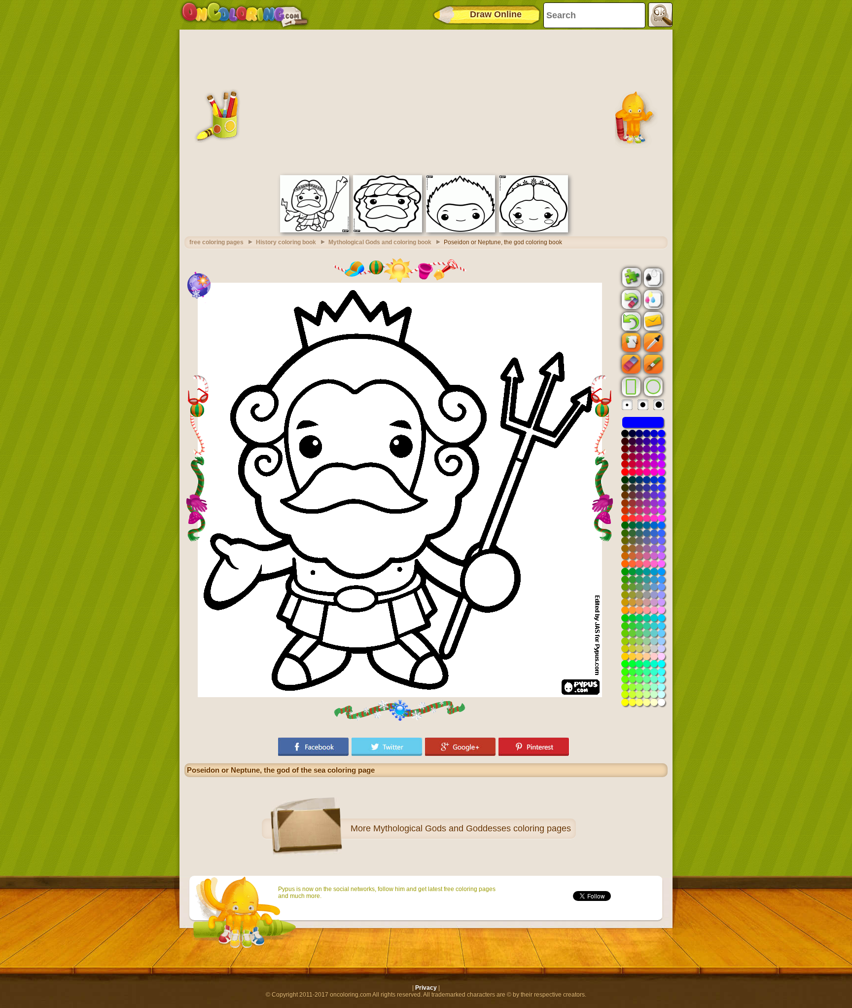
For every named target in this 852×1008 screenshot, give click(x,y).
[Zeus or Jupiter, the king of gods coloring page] (314, 230)
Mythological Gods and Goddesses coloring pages (472, 828)
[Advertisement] (426, 101)
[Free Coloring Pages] (244, 15)
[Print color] (652, 299)
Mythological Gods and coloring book (379, 242)
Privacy (426, 987)
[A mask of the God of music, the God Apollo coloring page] (460, 230)
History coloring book (286, 242)
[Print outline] (652, 276)
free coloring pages (216, 242)
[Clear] (630, 299)
